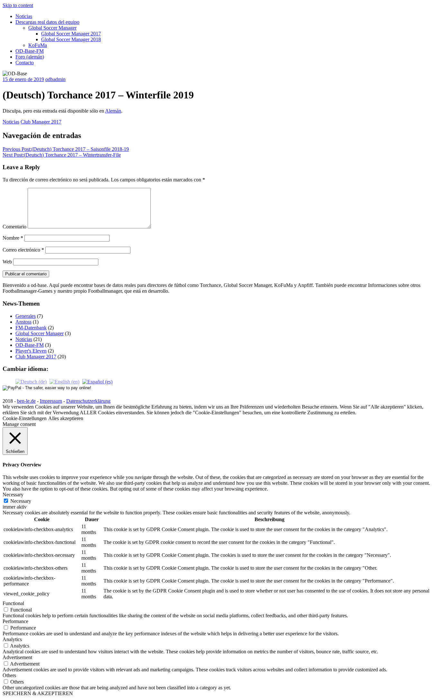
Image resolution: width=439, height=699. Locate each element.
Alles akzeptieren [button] (65, 418)
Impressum (51, 401)
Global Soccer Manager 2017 (71, 33)
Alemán (113, 111)
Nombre (13, 238)
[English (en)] (64, 381)
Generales (25, 316)
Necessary (20, 501)
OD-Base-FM (29, 51)
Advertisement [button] (17, 657)
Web (7, 261)
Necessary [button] (13, 494)
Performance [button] (15, 621)
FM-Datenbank (31, 327)
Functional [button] (13, 603)
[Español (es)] (97, 381)
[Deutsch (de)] (31, 381)
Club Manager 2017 (41, 121)
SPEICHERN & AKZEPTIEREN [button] (38, 693)
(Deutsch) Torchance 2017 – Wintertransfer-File (62, 155)
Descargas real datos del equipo (47, 22)
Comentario (14, 226)
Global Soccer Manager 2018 (71, 39)
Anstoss (23, 322)
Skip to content (18, 5)
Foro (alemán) (29, 57)
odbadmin (55, 79)
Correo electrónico (23, 250)
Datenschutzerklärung (88, 401)
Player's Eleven (31, 351)
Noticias (23, 16)
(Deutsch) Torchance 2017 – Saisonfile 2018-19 (66, 149)
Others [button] (9, 675)
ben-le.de (26, 401)
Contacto (24, 62)
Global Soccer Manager (52, 28)
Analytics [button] (12, 639)
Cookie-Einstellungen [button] (25, 418)
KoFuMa (37, 45)
